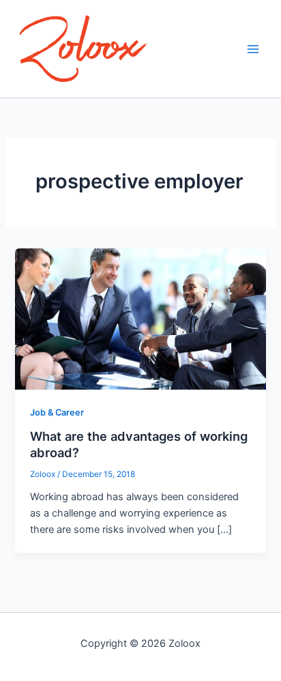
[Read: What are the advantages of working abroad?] (140, 318)
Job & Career (57, 412)
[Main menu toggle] (253, 49)
